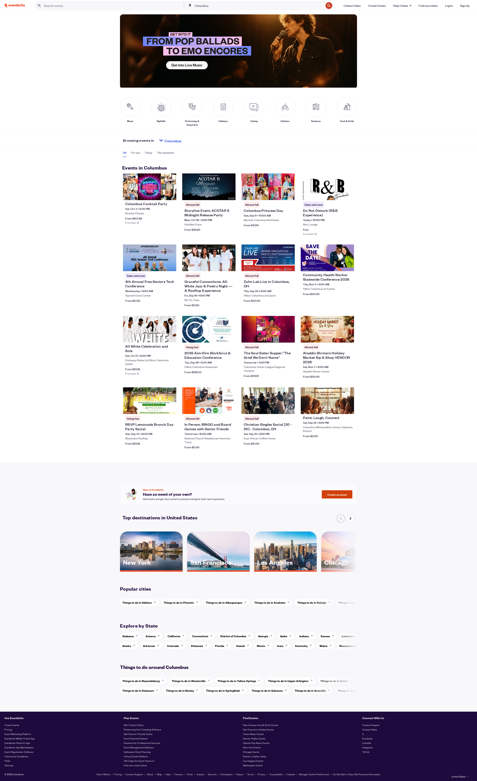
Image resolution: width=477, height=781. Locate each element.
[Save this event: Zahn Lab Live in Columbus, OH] (280, 266)
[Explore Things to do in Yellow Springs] (260, 680)
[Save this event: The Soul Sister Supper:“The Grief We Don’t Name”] (280, 337)
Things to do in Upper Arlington (288, 681)
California (174, 636)
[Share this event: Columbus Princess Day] (289, 195)
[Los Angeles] (285, 569)
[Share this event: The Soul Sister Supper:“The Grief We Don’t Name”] (289, 337)
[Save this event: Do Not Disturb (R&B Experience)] (340, 195)
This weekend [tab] (165, 152)
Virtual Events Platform (136, 756)
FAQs (7, 761)
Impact (200, 774)
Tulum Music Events (253, 734)
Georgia (263, 636)
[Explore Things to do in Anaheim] (289, 602)
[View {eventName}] (149, 186)
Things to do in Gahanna (267, 690)
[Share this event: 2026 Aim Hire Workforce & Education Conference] (230, 337)
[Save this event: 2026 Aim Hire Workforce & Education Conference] (221, 337)
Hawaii (240, 646)
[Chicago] (352, 569)
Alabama (128, 636)
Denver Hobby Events (254, 738)
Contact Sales (369, 729)
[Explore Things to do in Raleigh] (330, 602)
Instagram (367, 747)
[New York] (151, 569)
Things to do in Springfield (223, 690)
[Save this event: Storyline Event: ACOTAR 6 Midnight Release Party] (221, 195)
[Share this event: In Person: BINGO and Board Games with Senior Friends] (230, 409)
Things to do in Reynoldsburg (141, 681)
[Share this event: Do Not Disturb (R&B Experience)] (349, 195)
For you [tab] (135, 152)
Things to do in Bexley (180, 690)
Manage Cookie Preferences (314, 774)
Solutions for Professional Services (142, 743)
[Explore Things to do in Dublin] (352, 680)
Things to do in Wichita (353, 602)
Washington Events (253, 765)
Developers (227, 774)
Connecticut (200, 636)
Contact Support (371, 725)
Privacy (262, 774)
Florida (219, 646)
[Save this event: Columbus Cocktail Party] (162, 195)
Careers (178, 774)
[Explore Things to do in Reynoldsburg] (163, 680)
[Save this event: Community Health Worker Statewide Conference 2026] (340, 266)
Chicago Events (251, 752)
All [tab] (125, 152)
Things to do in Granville (310, 690)
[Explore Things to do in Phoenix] (197, 602)
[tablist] (148, 154)
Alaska (126, 646)
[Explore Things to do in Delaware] (158, 690)
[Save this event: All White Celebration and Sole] (162, 337)
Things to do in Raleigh (311, 602)
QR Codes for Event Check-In (139, 761)
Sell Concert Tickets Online (138, 734)
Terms (250, 774)
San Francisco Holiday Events (258, 729)
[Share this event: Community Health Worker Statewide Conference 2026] (349, 266)
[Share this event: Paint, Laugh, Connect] (349, 409)
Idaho (283, 636)
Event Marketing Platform (17, 734)
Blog (159, 774)
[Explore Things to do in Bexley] (198, 690)
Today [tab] (148, 152)
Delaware (197, 646)
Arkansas (149, 646)
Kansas (325, 636)
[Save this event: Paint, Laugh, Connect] (340, 409)
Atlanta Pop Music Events (256, 743)
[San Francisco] (218, 569)
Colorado (173, 646)
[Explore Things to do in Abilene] (155, 602)
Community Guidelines (16, 756)
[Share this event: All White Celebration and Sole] (171, 337)
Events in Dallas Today (254, 756)
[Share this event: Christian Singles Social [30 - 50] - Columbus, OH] (289, 409)
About (150, 774)
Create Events (11, 725)
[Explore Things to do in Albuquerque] (246, 602)
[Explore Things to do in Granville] (329, 690)
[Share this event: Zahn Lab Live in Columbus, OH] (289, 266)
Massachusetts (348, 646)
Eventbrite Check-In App (17, 743)
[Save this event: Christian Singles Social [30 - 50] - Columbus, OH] (280, 409)
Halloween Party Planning (137, 752)
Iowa (280, 646)
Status (239, 774)
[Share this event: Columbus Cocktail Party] (171, 195)
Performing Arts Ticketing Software (142, 729)
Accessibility (276, 774)
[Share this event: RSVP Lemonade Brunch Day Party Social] (171, 409)
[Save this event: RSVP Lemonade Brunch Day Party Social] (162, 409)
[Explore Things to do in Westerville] (209, 680)
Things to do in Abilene (137, 602)
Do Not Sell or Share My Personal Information (356, 774)
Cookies (291, 774)
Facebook (367, 738)
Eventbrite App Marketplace (19, 747)
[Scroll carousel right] (350, 518)
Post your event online (135, 765)
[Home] (14, 5)
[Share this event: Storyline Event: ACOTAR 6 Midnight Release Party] (230, 195)
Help (168, 774)
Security (212, 774)
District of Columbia (233, 636)
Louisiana (348, 636)
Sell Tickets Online (133, 725)
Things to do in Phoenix (179, 602)
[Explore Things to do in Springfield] (243, 690)
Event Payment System (136, 738)
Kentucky (301, 646)
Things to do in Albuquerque (224, 602)
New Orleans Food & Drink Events (260, 725)
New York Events (251, 747)
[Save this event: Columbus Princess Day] (280, 195)
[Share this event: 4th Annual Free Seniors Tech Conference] (171, 266)
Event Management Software (139, 747)
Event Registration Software (19, 752)
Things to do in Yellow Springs (236, 681)
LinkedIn (366, 743)
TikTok (365, 752)
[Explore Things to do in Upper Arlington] (312, 680)
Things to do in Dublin (334, 681)
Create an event (337, 494)
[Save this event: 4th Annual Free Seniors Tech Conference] (162, 266)
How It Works (103, 774)
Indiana (304, 636)
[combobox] (259, 5)
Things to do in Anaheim (269, 602)
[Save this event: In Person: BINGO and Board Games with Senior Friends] (221, 409)
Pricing (8, 729)
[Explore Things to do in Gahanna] (286, 690)
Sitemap (8, 765)
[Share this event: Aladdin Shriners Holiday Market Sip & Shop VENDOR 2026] (349, 337)
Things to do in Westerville (189, 681)
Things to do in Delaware (138, 690)
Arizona (151, 636)
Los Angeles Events (253, 761)
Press (190, 774)
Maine (323, 646)
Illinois (261, 646)
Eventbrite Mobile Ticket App (19, 738)
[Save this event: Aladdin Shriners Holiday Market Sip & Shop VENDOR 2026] (340, 337)
